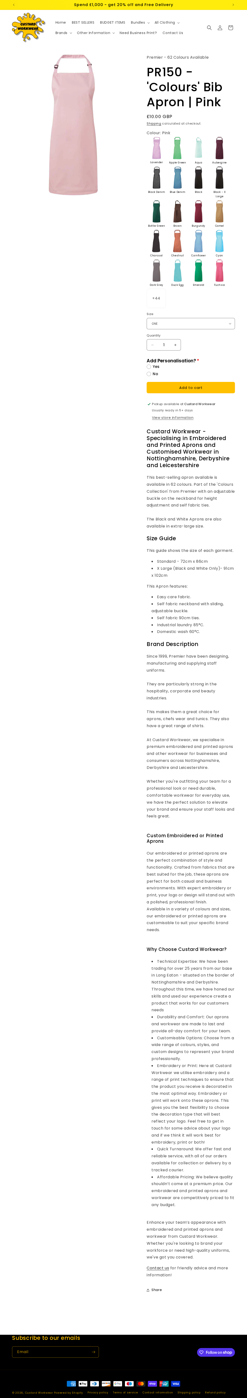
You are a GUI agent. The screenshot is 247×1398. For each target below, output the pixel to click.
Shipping (154, 123)
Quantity (153, 335)
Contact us (158, 1268)
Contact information (157, 1392)
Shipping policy (189, 1392)
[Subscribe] (93, 1352)
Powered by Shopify (68, 1393)
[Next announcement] (233, 4)
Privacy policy (98, 1392)
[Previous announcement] (13, 4)
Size (150, 314)
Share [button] (156, 1289)
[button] (139, 22)
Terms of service (125, 1392)
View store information (172, 417)
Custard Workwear (39, 1393)
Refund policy (215, 1392)
